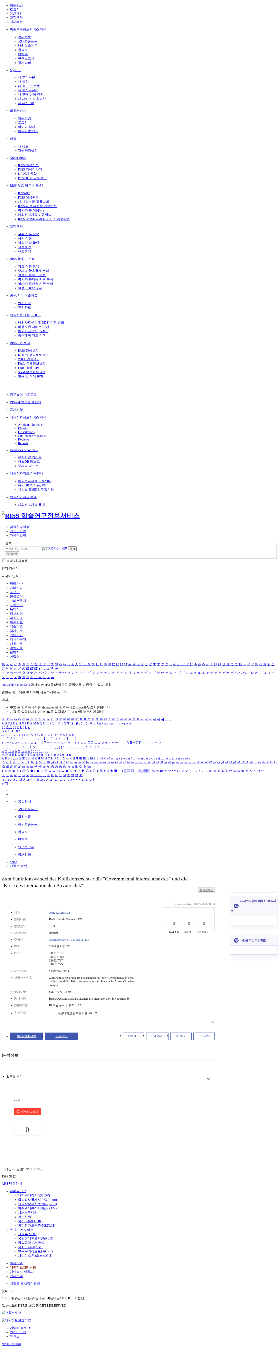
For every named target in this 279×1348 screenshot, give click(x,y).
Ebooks (23, 428)
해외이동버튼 (11, 1344)
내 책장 (23, 81)
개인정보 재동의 (21, 1271)
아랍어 (15, 656)
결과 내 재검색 (17, 561)
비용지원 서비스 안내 (33, 327)
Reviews (23, 439)
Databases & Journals (24, 450)
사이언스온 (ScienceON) (35, 1255)
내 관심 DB (26, 103)
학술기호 (16, 622)
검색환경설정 (28, 150)
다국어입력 (18, 535)
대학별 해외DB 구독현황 (36, 489)
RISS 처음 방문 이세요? (27, 185)
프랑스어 (16, 605)
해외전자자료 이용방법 (34, 214)
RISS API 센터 (20, 343)
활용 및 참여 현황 (30, 376)
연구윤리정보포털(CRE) (35, 1251)
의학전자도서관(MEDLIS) (36, 1225)
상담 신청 (25, 238)
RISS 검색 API (28, 350)
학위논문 (24, 37)
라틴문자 (16, 635)
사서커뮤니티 (28, 1212)
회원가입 (16, 5)
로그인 (15, 9)
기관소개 (16, 1276)
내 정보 (23, 146)
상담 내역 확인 (28, 242)
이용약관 (16, 1263)
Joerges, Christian (59, 912)
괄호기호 (16, 618)
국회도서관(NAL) (30, 1247)
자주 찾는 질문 (28, 234)
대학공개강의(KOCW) (34, 1195)
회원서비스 (18, 110)
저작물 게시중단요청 (25, 1283)
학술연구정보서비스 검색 (28, 29)
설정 (13, 138)
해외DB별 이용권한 (32, 485)
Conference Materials (32, 435)
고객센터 (16, 17)
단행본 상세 (18, 866)
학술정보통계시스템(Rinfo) (37, 1199)
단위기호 (16, 643)
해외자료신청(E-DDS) (25, 315)
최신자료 (24, 303)
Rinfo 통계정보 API (31, 363)
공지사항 (16, 409)
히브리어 (16, 613)
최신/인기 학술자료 (24, 295)
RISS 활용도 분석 (22, 259)
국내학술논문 (28, 41)
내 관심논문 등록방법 (33, 201)
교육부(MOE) (27, 1234)
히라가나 (16, 583)
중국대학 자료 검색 (32, 335)
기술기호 (16, 626)
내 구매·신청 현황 (31, 94)
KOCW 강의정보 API (33, 355)
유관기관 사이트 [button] (21, 1230)
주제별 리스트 (28, 466)
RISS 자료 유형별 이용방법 (37, 206)
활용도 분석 (14, 1076)
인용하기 (62, 1036)
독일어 (15, 609)
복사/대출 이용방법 (32, 210)
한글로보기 (206, 890)
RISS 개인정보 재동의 (25, 402)
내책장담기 (157, 1035)
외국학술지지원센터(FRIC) (37, 1204)
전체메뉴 (16, 22)
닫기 (5, 783)
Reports (23, 443)
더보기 (208, 1079)
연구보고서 (26, 58)
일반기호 (16, 648)
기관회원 (24, 1217)
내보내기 (133, 1035)
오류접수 (204, 1035)
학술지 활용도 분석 (32, 275)
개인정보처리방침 (23, 1267)
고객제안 (24, 247)
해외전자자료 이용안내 (26, 473)
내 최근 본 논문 (29, 86)
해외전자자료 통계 (23, 497)
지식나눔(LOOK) (30, 1221)
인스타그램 (18, 1332)
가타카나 (16, 588)
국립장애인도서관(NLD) (35, 1238)
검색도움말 (18, 531)
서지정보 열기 (212, 1022)
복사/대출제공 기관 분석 (35, 279)
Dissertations (26, 432)
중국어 (15, 592)
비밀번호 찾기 (28, 131)
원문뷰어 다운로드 (23, 394)
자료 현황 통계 (28, 266)
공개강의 (24, 62)
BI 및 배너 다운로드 (32, 178)
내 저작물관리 (28, 90)
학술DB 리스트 (29, 461)
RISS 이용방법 (28, 165)
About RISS (18, 158)
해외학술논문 (28, 45)
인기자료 (24, 307)
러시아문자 (18, 639)
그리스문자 (18, 600)
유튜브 (15, 1336)
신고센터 (24, 251)
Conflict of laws (58, 939)
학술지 (23, 50)
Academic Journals (30, 424)
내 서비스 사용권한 (32, 99)
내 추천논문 (26, 77)
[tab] (14, 1077)
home (13, 862)
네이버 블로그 (20, 1328)
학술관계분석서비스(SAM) (37, 1208)
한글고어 (16, 596)
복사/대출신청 (26, 1036)
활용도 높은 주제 (30, 288)
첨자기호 (16, 631)
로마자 (15, 652)
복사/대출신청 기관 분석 (35, 283)
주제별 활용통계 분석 (33, 270)
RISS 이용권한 (28, 197)
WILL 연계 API (28, 359)
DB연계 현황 (27, 173)
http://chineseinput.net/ (16, 684)
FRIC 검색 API (28, 367)
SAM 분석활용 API (31, 372)
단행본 (23, 54)
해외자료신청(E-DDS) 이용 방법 (41, 322)
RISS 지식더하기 (30, 169)
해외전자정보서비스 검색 (28, 417)
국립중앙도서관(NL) (32, 1242)
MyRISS (15, 13)
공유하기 (180, 1035)
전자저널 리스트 (30, 457)
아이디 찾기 (26, 127)
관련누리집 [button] (18, 1191)
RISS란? (24, 193)
